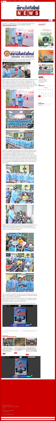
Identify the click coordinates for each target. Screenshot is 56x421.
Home (6, 20)
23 (39, 96)
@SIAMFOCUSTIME (9, 346)
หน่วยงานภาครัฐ (34, 20)
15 (52, 93)
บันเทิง (30, 20)
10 (41, 93)
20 (48, 94)
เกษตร (20, 20)
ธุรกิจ (23, 20)
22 (52, 94)
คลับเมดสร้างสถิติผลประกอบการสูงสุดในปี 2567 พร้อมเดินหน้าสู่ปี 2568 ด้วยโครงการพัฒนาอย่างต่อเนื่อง (29, 331)
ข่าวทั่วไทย (16, 20)
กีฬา (12, 20)
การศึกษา (9, 20)
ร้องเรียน (26, 20)
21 (50, 94)
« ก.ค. (39, 100)
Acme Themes (36, 419)
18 (43, 94)
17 (41, 94)
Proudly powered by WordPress (22, 419)
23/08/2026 (4, 346)
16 (39, 94)
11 (43, 93)
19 (45, 94)
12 (45, 93)
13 (48, 93)
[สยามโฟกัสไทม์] (3, 20)
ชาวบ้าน (44, 20)
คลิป (47, 20)
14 (50, 93)
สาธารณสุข (40, 20)
